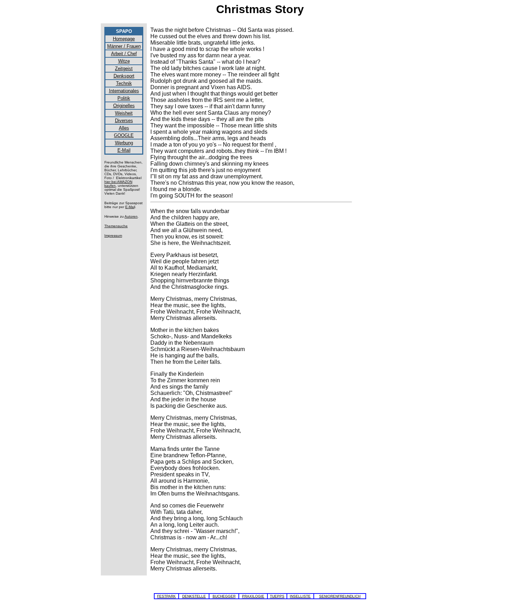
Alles (124, 128)
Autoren (131, 216)
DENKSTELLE (194, 596)
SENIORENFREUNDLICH (339, 596)
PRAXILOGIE (253, 596)
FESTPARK (166, 596)
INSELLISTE (300, 596)
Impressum (113, 235)
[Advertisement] (387, 133)
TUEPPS (277, 596)
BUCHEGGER (224, 596)
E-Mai (129, 207)
